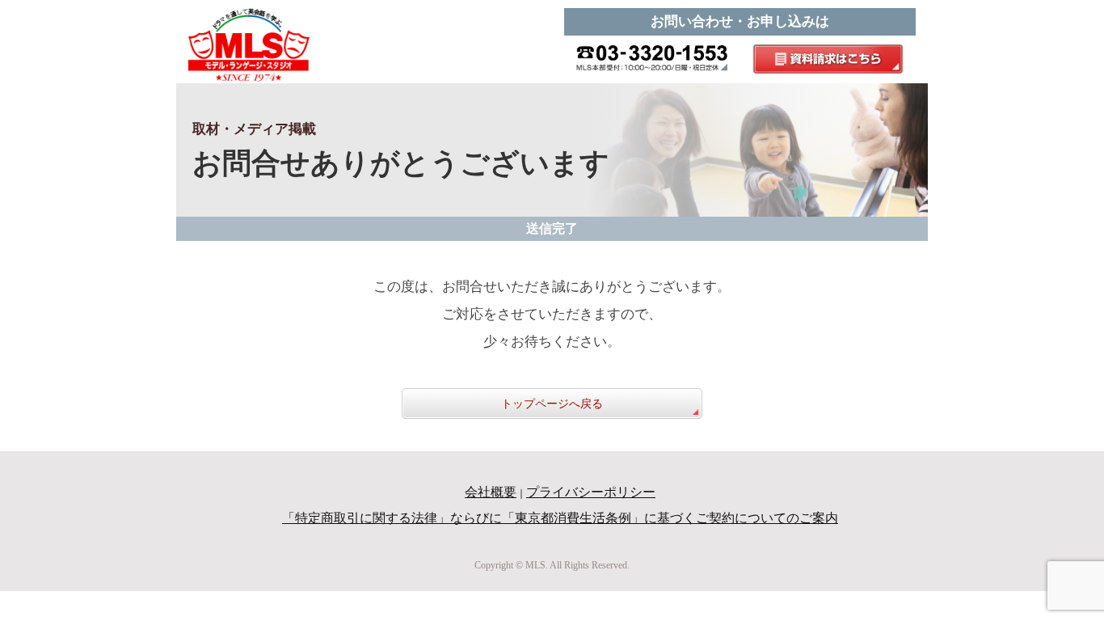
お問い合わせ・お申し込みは (740, 21)
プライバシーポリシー (590, 492)
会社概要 (490, 492)
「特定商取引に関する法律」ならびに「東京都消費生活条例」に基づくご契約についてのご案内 (560, 518)
